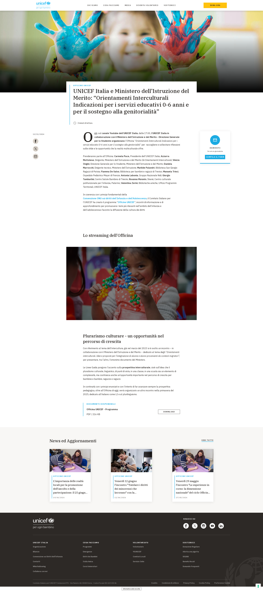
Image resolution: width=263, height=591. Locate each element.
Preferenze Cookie (222, 583)
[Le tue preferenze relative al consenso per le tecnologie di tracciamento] (258, 586)
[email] (35, 157)
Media (128, 5)
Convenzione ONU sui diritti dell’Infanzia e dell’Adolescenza (115, 198)
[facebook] (35, 141)
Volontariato (138, 547)
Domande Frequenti (191, 566)
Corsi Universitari (90, 566)
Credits (154, 583)
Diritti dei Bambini (90, 557)
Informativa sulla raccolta (131, 589)
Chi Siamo (92, 5)
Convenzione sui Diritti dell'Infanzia (48, 557)
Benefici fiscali (189, 561)
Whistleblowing (39, 566)
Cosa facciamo (111, 5)
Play (131, 283)
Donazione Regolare (191, 547)
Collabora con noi (40, 571)
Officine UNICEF (82, 86)
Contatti (36, 561)
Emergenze (87, 552)
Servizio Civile (138, 561)
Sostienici (170, 5)
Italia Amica (88, 561)
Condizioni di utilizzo (170, 583)
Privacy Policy (189, 583)
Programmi (87, 547)
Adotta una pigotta (191, 552)
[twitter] (35, 149)
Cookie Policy (204, 583)
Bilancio (36, 552)
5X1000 (186, 557)
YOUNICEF (137, 552)
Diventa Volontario (147, 5)
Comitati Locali (139, 557)
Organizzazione (39, 547)
